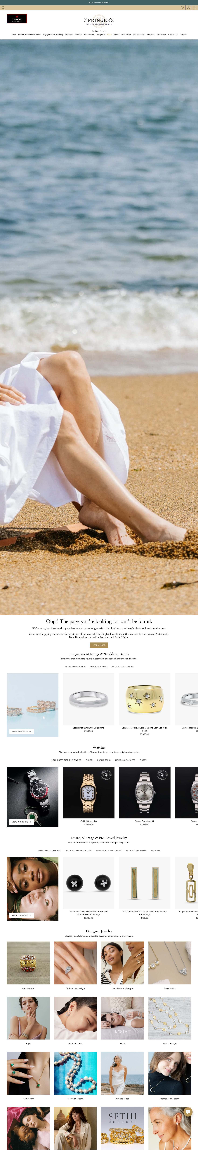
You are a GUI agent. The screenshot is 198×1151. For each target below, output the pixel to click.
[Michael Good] (122, 1073)
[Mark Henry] (28, 1073)
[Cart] (195, 7)
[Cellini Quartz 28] (88, 792)
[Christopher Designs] (75, 963)
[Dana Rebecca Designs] (122, 963)
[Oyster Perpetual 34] (144, 792)
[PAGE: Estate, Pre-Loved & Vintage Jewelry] (28, 1128)
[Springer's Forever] (169, 1128)
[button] (3, 7)
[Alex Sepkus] (28, 963)
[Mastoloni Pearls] (75, 1073)
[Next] (194, 699)
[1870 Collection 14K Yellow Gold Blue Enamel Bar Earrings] (144, 883)
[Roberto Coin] (75, 1128)
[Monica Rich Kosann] (169, 1073)
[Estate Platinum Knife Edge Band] (88, 699)
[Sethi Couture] (122, 1128)
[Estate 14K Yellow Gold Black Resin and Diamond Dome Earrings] (88, 883)
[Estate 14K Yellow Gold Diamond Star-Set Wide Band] (144, 699)
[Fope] (28, 1018)
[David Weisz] (169, 963)
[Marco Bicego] (169, 1018)
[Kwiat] (122, 1018)
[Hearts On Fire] (75, 1018)
